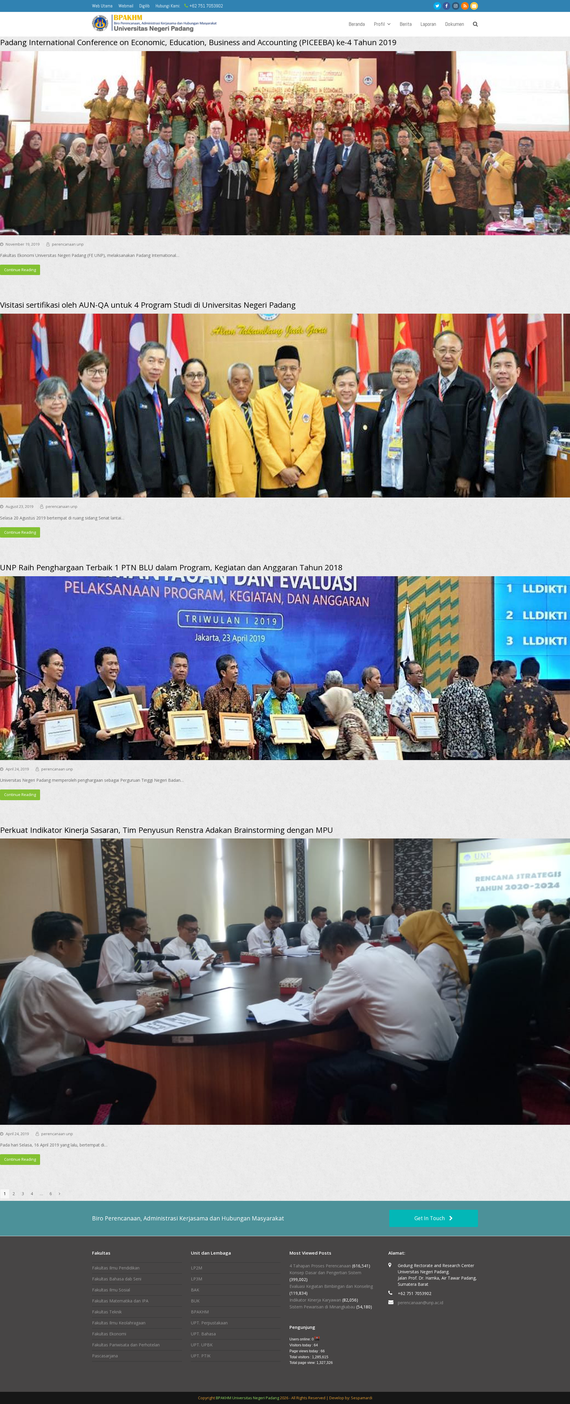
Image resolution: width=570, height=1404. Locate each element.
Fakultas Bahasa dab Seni (116, 1279)
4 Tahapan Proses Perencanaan (320, 1266)
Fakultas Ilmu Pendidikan (116, 1268)
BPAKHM (200, 1312)
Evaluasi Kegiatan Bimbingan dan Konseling (331, 1286)
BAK (195, 1290)
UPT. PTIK (200, 1356)
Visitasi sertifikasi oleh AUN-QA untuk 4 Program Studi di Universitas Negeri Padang (148, 304)
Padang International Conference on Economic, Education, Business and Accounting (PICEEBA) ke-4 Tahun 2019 (198, 42)
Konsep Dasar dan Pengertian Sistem (325, 1272)
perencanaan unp (68, 244)
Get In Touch (429, 1218)
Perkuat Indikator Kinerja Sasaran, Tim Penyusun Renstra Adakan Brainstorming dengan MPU (166, 830)
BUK (195, 1301)
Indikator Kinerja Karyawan (315, 1300)
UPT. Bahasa (203, 1334)
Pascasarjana (105, 1356)
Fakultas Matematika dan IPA (120, 1301)
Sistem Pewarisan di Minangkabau (322, 1307)
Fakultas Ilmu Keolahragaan (118, 1323)
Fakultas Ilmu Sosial (111, 1290)
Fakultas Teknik (107, 1312)
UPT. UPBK (202, 1345)
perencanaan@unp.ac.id (420, 1302)
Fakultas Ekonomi (109, 1334)
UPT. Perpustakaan (209, 1323)
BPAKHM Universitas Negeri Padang (247, 1397)
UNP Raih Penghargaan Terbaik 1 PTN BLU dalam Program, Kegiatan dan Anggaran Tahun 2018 (171, 567)
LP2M (196, 1268)
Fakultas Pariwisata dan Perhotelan (126, 1345)
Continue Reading (20, 269)
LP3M (196, 1279)
